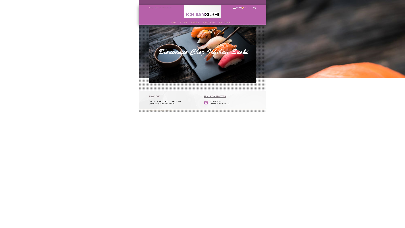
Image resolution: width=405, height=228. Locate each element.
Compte (151, 8)
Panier (159, 8)
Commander (167, 8)
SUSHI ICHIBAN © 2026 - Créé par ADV (161, 111)
